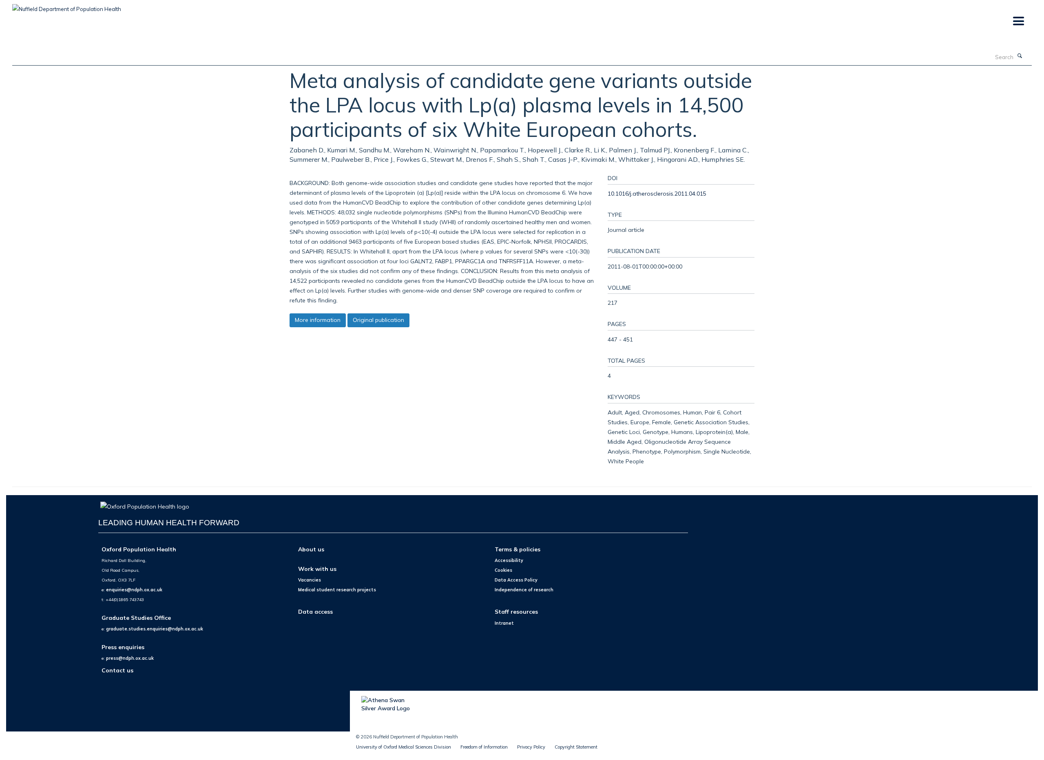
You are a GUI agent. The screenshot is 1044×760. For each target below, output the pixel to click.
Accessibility (509, 560)
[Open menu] (1018, 21)
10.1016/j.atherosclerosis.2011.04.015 (657, 193)
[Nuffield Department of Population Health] (66, 6)
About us (311, 549)
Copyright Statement (576, 747)
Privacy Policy (531, 747)
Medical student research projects (337, 590)
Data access (315, 611)
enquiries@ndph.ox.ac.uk (134, 590)
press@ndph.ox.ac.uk (130, 658)
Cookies (503, 570)
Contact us (117, 670)
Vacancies (309, 580)
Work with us (317, 568)
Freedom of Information (484, 747)
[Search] (1019, 56)
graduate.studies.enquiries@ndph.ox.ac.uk (154, 629)
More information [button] (318, 320)
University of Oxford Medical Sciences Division (403, 747)
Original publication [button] (378, 320)
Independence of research (524, 590)
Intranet (504, 623)
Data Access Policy (516, 580)
